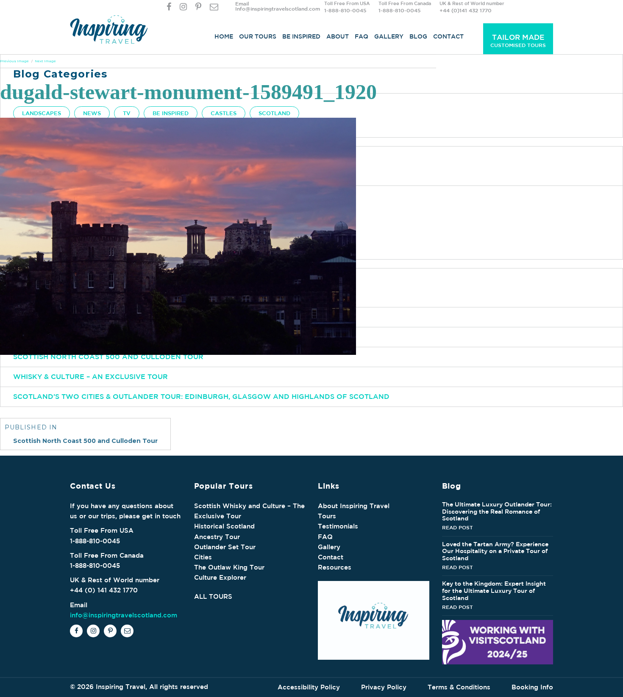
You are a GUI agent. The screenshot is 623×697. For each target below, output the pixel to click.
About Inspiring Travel (353, 505)
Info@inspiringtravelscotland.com (277, 8)
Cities (203, 557)
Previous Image (14, 61)
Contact (448, 36)
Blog (418, 36)
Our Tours (257, 36)
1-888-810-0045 (345, 10)
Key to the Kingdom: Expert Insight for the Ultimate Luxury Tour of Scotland (494, 590)
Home (223, 36)
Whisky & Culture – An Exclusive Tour (90, 376)
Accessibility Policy (309, 687)
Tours (327, 516)
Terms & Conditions (459, 687)
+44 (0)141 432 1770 (465, 10)
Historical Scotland (224, 526)
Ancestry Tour (217, 536)
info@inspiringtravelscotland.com (123, 615)
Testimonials (338, 526)
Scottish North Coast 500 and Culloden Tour (108, 356)
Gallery (388, 36)
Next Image (45, 61)
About (337, 36)
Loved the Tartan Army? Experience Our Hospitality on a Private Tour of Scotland (495, 551)
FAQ (361, 36)
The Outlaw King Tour (229, 567)
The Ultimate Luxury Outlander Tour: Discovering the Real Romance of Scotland (497, 511)
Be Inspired (301, 36)
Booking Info (532, 687)
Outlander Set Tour (225, 546)
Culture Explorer (220, 577)
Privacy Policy (383, 687)
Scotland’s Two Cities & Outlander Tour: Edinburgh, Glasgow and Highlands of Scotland (201, 396)
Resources (334, 567)
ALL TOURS (213, 596)
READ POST (457, 527)
